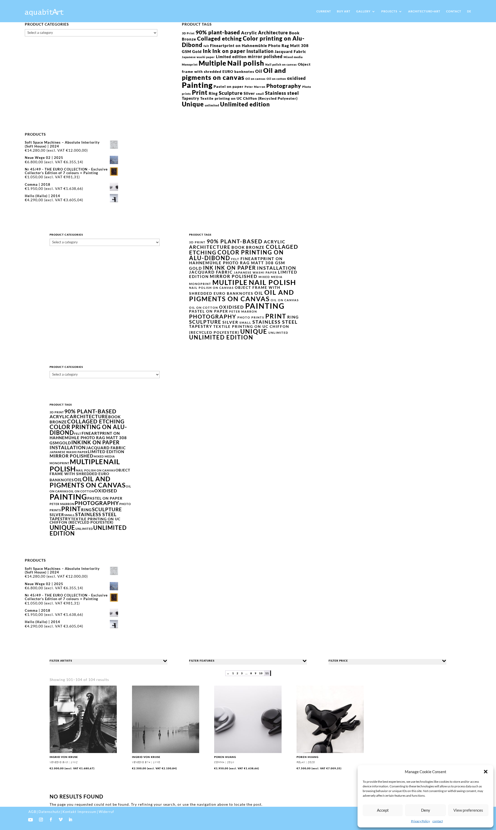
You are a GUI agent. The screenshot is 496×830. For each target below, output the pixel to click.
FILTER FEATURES (201, 660)
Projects (389, 11)
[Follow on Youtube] (30, 819)
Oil (258, 71)
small (260, 93)
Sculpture (231, 93)
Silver (249, 93)
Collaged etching (219, 38)
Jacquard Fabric (290, 51)
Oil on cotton (276, 78)
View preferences (468, 810)
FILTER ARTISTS (61, 660)
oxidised (296, 78)
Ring (213, 93)
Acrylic (249, 32)
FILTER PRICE (338, 660)
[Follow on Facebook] (51, 820)
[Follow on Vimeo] (61, 820)
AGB (32, 812)
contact (437, 821)
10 (261, 673)
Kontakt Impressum (79, 812)
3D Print (188, 33)
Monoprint (190, 64)
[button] (485, 771)
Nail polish (245, 63)
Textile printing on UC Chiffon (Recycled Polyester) (249, 98)
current (323, 11)
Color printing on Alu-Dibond (243, 41)
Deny (425, 810)
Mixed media (293, 57)
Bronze (189, 39)
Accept (383, 810)
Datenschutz (49, 812)
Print (200, 92)
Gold (197, 51)
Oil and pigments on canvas (234, 74)
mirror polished (265, 56)
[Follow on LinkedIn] (70, 820)
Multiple (212, 63)
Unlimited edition (245, 104)
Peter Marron (255, 86)
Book (294, 32)
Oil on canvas (255, 78)
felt (206, 46)
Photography (283, 85)
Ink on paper (228, 51)
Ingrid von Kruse (64, 756)
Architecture (273, 32)
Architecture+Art (424, 11)
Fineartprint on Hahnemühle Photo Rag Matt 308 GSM (237, 260)
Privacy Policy (420, 821)
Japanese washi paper (198, 57)
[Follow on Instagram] (41, 820)
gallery (363, 11)
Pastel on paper (229, 86)
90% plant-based (218, 32)
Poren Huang (225, 756)
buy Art (344, 11)
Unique (193, 104)
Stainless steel (282, 93)
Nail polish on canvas (281, 64)
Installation (260, 51)
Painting (197, 84)
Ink (207, 51)
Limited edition (231, 56)
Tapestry (190, 98)
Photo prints (250, 317)
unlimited (212, 105)
